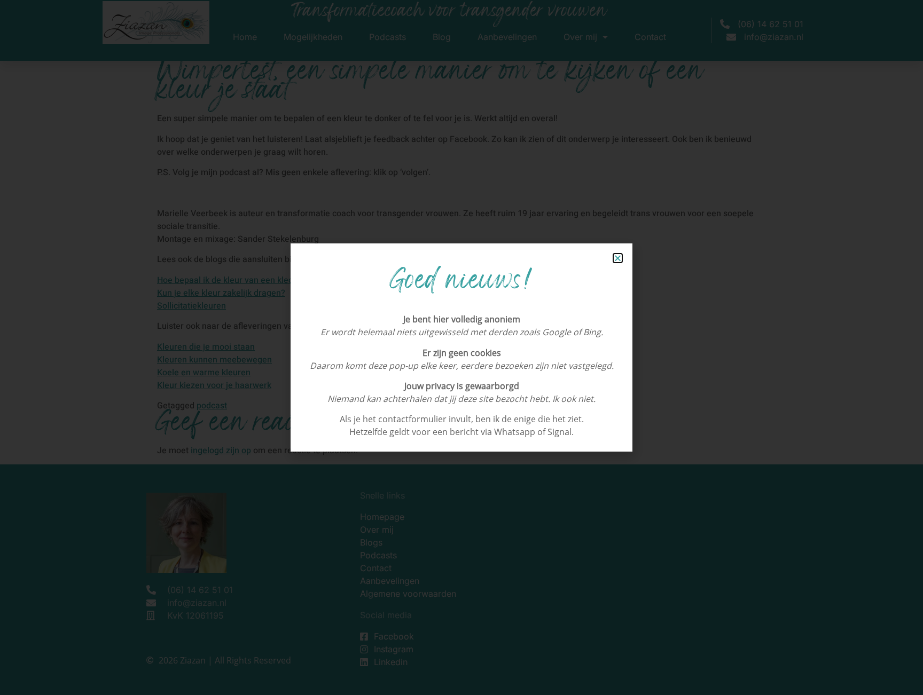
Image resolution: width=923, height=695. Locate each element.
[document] (461, 347)
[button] (618, 258)
